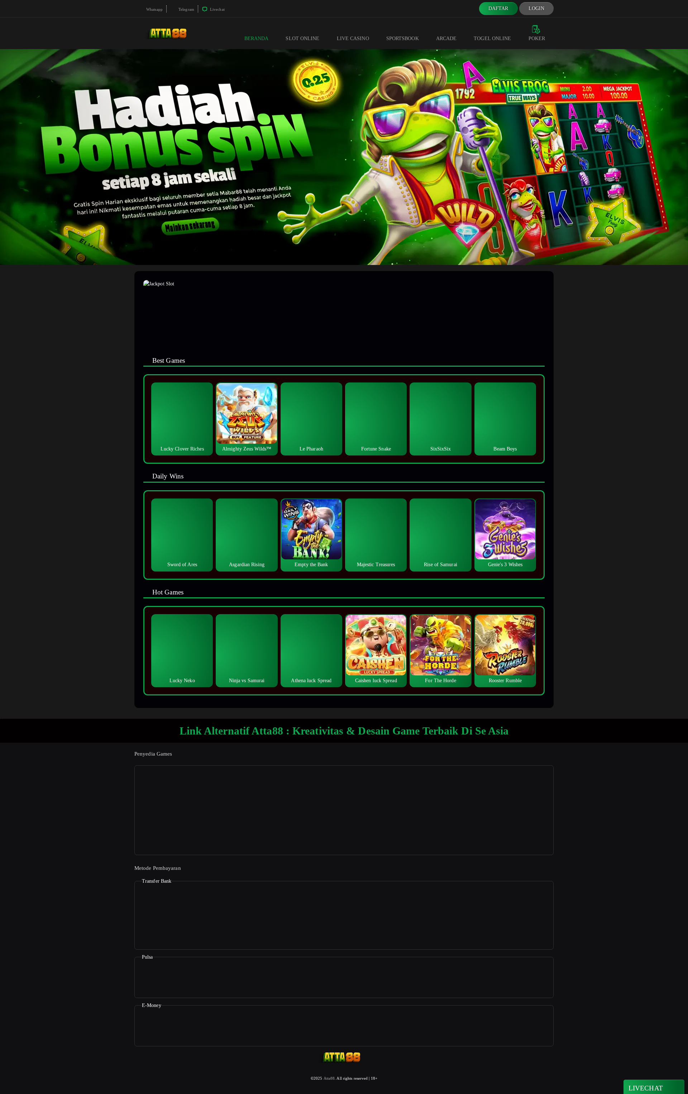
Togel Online (492, 38)
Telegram (185, 9)
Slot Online (302, 38)
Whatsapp (154, 9)
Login (537, 8)
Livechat (217, 9)
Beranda (256, 38)
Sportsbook (402, 38)
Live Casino (353, 38)
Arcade (446, 38)
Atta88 (329, 1078)
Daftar (498, 8)
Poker (537, 38)
